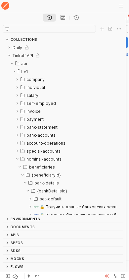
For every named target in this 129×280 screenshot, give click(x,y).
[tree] (63, 129)
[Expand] (9, 47)
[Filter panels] (7, 29)
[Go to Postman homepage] (5, 6)
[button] (62, 276)
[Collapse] (9, 55)
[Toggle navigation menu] (121, 6)
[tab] (49, 18)
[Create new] (102, 29)
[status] (16, 276)
